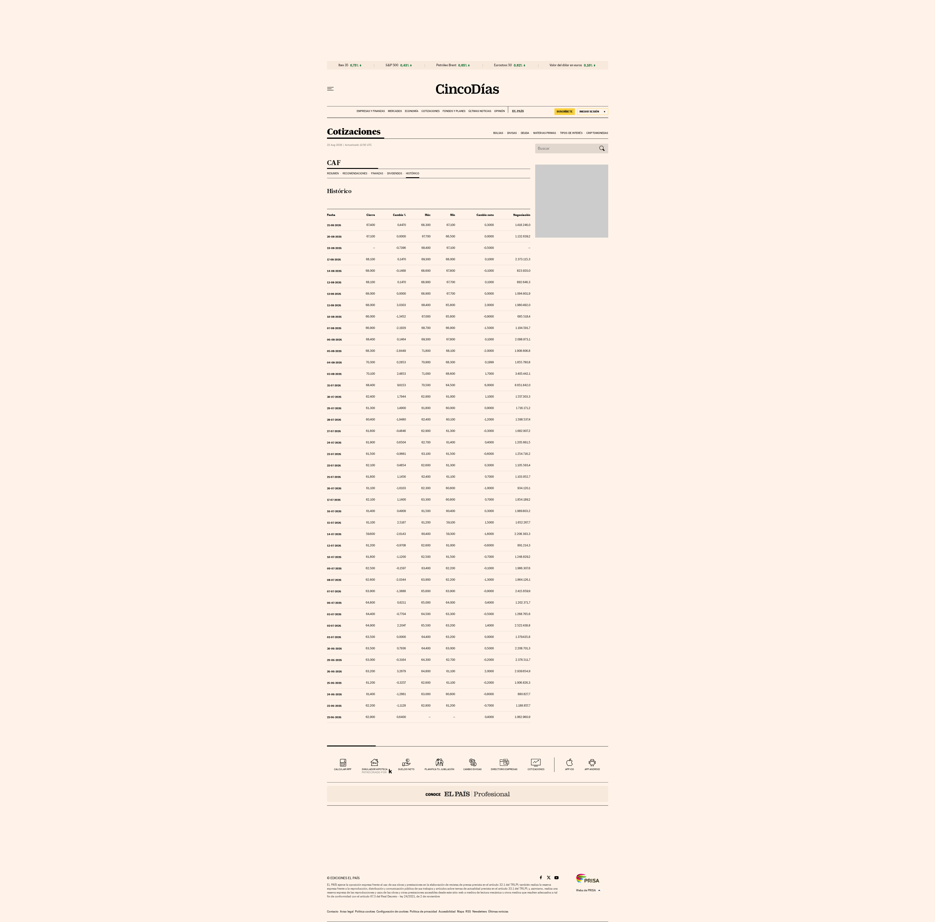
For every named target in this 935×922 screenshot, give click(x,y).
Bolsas (498, 133)
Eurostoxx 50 (503, 65)
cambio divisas (472, 769)
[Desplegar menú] (330, 89)
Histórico (412, 173)
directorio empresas (504, 769)
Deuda (525, 133)
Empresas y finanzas (371, 111)
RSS (468, 911)
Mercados (395, 111)
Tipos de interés (571, 133)
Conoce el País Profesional (467, 794)
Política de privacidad (423, 911)
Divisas (512, 133)
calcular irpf (342, 769)
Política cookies (365, 911)
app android (592, 769)
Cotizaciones (430, 111)
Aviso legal (347, 911)
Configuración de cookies (392, 911)
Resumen (333, 173)
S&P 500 (392, 65)
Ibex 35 (343, 65)
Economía (411, 111)
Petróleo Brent (446, 65)
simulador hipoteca (374, 769)
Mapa (460, 911)
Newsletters (479, 911)
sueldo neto (406, 769)
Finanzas (377, 173)
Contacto (332, 911)
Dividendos (394, 173)
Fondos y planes (454, 111)
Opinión (499, 111)
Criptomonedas (597, 133)
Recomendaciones (355, 173)
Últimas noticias (479, 111)
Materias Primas (544, 133)
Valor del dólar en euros (566, 65)
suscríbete (565, 111)
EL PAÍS (516, 109)
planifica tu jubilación (439, 769)
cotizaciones (536, 769)
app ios (569, 769)
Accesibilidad (447, 911)
